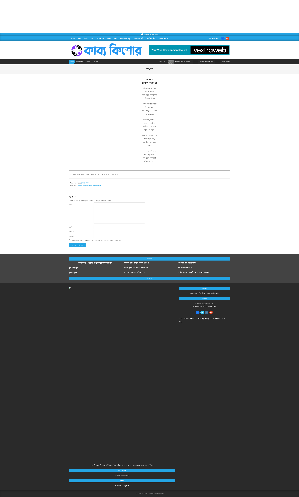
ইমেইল (71, 232)
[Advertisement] (70, 16)
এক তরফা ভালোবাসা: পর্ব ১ (196, 62)
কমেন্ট (71, 204)
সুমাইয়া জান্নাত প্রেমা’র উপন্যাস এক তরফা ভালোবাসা (225, 62)
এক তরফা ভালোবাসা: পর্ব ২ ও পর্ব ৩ (134, 272)
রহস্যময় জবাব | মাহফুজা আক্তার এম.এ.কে (136, 263)
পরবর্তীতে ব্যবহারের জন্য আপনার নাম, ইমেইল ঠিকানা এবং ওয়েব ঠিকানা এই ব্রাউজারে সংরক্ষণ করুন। (96, 240)
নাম (70, 227)
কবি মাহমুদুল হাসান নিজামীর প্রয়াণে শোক (136, 267)
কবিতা (117, 174)
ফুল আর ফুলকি (73, 272)
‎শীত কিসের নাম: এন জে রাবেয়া (173, 62)
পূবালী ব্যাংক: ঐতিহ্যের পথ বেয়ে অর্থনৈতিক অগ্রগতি (95, 263)
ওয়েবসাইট (71, 236)
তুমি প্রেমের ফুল (73, 268)
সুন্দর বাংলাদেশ (85, 183)
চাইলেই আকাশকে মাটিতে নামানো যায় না (89, 186)
